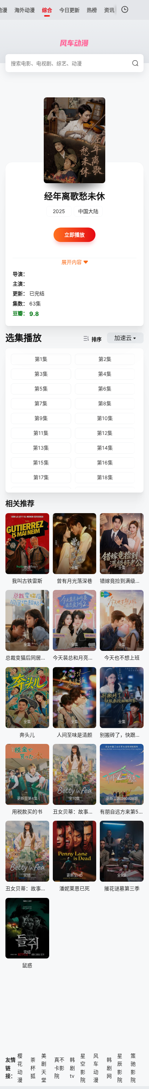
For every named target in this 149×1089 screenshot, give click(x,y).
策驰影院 (133, 1068)
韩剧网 (109, 1068)
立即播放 (74, 235)
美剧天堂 (43, 1068)
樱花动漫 (19, 1068)
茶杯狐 (32, 1068)
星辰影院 (119, 1068)
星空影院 (82, 1068)
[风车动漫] (74, 43)
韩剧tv (72, 1068)
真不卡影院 (59, 1068)
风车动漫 (95, 1068)
